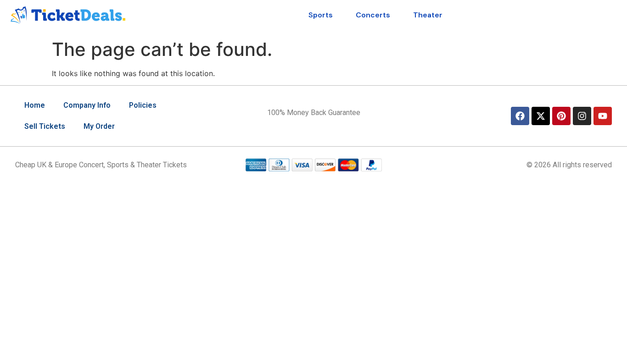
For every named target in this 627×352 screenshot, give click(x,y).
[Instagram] (582, 116)
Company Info (87, 105)
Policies (143, 105)
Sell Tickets (44, 126)
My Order (99, 126)
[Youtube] (602, 116)
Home (34, 105)
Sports (320, 15)
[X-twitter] (541, 116)
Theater (427, 15)
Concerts (373, 15)
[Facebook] (520, 116)
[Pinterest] (561, 116)
